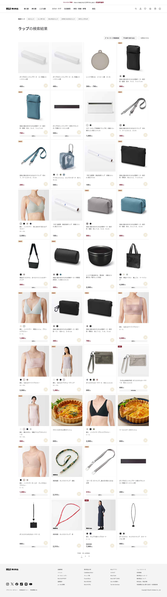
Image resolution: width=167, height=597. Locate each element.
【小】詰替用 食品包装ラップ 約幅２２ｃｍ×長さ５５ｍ (66, 225)
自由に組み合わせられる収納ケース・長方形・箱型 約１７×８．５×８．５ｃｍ (99, 228)
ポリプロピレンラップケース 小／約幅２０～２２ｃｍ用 (33, 78)
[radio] (120, 76)
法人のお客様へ (114, 581)
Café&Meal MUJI (88, 572)
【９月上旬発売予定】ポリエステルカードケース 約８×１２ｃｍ (132, 381)
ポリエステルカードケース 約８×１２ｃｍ (99, 383)
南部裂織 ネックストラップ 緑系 (64, 481)
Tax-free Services (115, 584)
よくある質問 (61, 584)
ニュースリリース (141, 569)
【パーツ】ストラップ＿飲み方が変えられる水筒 (99, 482)
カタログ (112, 572)
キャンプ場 (87, 575)
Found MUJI (87, 578)
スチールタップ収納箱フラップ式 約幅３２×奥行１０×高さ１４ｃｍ (100, 129)
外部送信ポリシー (24, 590)
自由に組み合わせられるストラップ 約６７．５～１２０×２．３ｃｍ (132, 129)
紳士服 (34, 9)
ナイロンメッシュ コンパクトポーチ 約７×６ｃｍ (67, 179)
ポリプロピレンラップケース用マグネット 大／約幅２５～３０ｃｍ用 (66, 127)
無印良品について (141, 578)
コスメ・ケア (56, 9)
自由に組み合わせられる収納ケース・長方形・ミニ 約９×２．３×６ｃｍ (65, 330)
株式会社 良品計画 (142, 581)
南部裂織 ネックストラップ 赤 (63, 534)
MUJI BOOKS (87, 581)
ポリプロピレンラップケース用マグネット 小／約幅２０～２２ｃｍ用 (132, 482)
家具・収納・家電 (80, 9)
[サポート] (160, 9)
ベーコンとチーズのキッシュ (128, 430)
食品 (93, 9)
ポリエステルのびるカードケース (30, 534)
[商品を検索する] (136, 9)
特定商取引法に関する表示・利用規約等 (147, 584)
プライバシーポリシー (12, 590)
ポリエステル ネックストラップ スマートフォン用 (132, 538)
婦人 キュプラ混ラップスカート (96, 538)
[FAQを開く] (155, 9)
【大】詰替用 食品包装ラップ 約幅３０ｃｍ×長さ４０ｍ (99, 176)
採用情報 (139, 572)
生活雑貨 (67, 9)
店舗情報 (60, 569)
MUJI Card (113, 575)
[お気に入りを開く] (145, 9)
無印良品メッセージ (142, 575)
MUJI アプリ (113, 569)
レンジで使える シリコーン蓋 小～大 (98, 77)
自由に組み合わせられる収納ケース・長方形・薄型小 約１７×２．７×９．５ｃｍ (99, 330)
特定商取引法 (33, 590)
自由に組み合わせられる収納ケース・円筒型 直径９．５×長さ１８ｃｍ (67, 279)
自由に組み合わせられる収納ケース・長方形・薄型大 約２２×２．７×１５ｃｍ (132, 176)
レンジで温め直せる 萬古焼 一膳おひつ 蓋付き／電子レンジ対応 (99, 276)
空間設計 (60, 581)
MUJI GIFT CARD (115, 578)
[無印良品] (12, 569)
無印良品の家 (87, 569)
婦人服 (26, 9)
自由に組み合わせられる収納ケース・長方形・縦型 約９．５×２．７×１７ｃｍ (132, 80)
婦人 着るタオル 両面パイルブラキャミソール (33, 434)
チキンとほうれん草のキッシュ (62, 430)
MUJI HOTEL (87, 584)
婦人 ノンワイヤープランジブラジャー (98, 433)
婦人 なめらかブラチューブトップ (63, 384)
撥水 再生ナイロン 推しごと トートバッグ (132, 279)
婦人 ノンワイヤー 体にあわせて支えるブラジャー (33, 229)
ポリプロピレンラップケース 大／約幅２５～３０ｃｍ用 (66, 78)
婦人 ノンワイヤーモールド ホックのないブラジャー (33, 485)
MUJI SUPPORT (62, 578)
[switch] (46, 86)
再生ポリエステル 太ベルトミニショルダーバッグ (33, 279)
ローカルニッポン (62, 575)
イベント (60, 572)
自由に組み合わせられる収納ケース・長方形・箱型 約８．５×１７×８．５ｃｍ (132, 225)
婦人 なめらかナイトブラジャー (129, 328)
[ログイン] (140, 9)
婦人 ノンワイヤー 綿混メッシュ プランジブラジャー (33, 331)
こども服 (42, 9)
